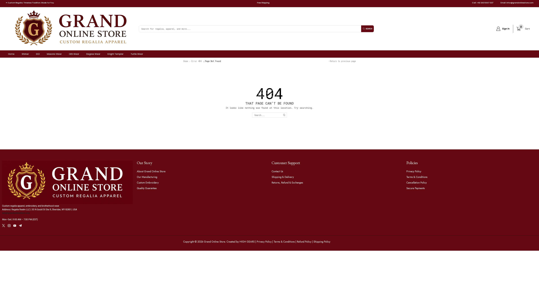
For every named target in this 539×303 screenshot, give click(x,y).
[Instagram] (9, 225)
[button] (503, 29)
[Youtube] (14, 225)
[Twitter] (3, 225)
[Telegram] (20, 225)
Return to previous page (343, 61)
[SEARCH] (284, 115)
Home (185, 61)
